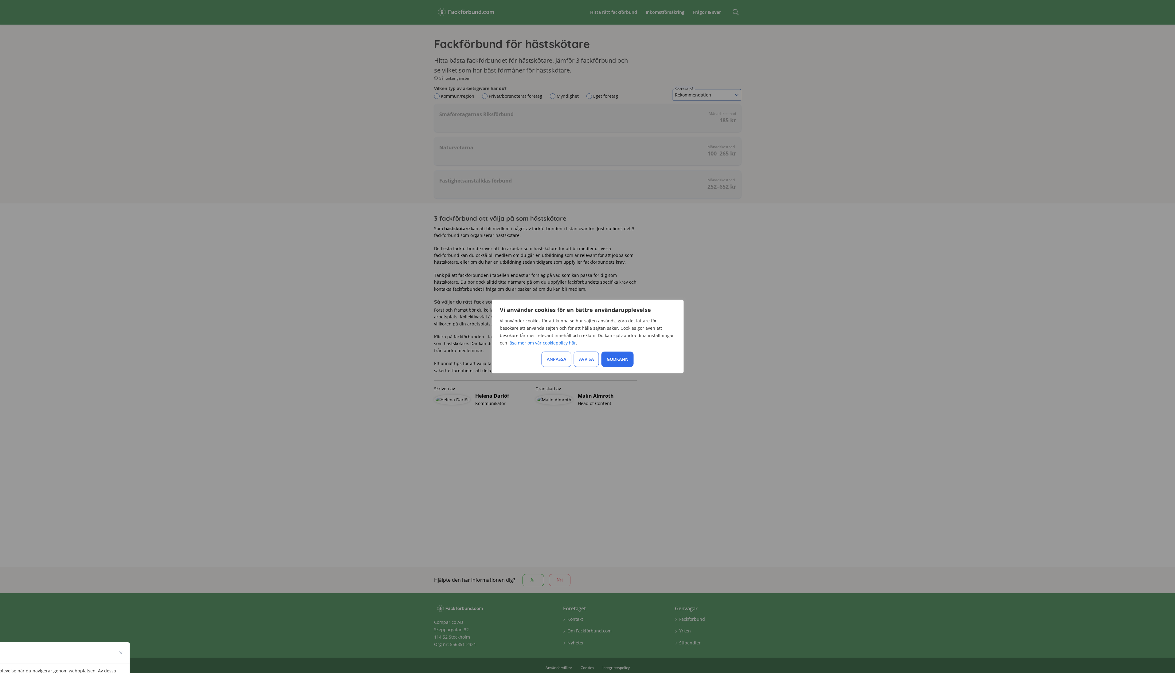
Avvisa (586, 359)
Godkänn (618, 359)
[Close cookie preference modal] (121, 652)
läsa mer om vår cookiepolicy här (542, 343)
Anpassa (556, 359)
